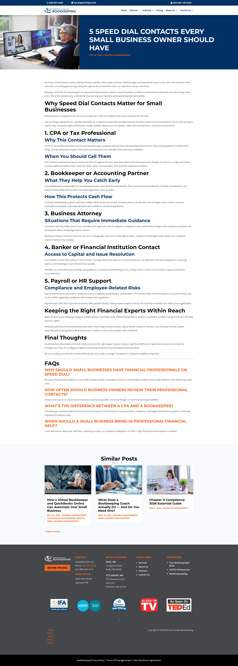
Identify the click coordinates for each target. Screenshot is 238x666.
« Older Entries (52, 531)
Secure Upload (182, 3)
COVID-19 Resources (179, 569)
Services (133, 10)
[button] (114, 620)
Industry (147, 10)
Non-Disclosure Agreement (147, 660)
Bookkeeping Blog (178, 573)
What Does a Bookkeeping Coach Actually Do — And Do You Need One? (118, 505)
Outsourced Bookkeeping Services (66, 518)
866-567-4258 (56, 3)
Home (124, 10)
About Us (170, 10)
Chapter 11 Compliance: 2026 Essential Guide (167, 501)
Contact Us (185, 10)
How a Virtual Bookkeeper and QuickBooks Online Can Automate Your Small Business (67, 505)
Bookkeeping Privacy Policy (90, 660)
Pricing (159, 10)
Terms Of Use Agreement (119, 660)
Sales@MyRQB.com (85, 3)
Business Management (118, 55)
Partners (143, 570)
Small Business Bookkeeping (63, 521)
